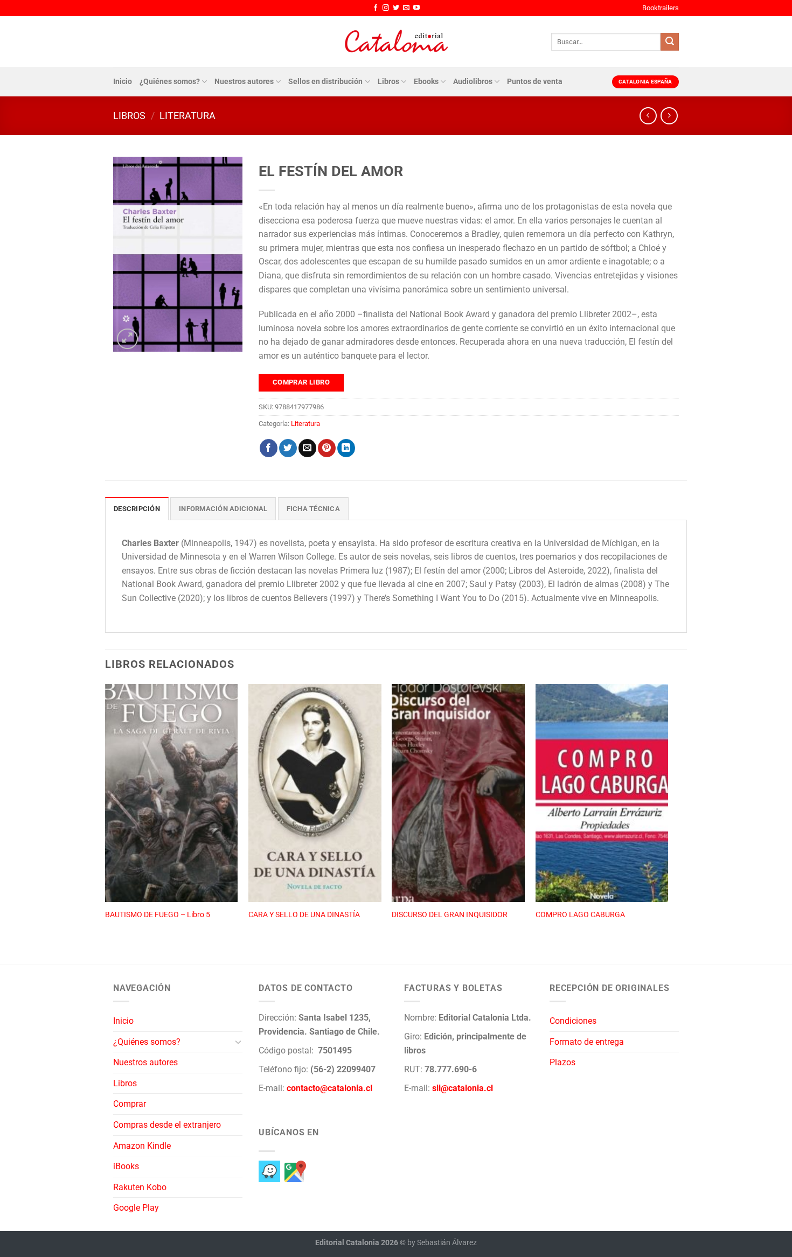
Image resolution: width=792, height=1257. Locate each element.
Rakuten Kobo (139, 1187)
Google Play (136, 1208)
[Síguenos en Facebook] (375, 8)
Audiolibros (472, 81)
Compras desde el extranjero (167, 1125)
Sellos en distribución (325, 81)
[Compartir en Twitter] (288, 448)
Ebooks (426, 81)
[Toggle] (238, 1041)
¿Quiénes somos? (170, 81)
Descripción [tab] (137, 509)
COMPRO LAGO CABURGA (580, 914)
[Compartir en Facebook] (268, 448)
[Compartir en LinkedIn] (346, 448)
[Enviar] (670, 42)
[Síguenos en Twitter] (396, 8)
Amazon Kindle (142, 1146)
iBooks (126, 1166)
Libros (388, 81)
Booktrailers (660, 8)
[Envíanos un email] (406, 8)
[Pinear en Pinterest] (327, 448)
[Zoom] (127, 339)
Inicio (122, 81)
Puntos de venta (534, 81)
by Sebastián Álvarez (442, 1242)
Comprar (129, 1104)
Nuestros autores (244, 81)
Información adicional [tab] (223, 509)
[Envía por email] (307, 448)
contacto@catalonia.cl (329, 1088)
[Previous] (106, 812)
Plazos (562, 1062)
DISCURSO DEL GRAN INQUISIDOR (450, 914)
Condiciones (573, 1021)
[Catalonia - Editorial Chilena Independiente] (396, 41)
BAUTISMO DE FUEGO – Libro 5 (157, 914)
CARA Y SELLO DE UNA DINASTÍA (304, 914)
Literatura (187, 115)
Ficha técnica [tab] (313, 509)
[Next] (667, 812)
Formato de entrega (587, 1042)
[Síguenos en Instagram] (386, 8)
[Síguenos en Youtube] (416, 8)
